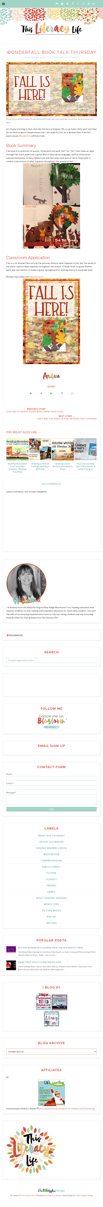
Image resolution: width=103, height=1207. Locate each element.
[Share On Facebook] (41, 393)
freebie (51, 885)
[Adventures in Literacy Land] (51, 1025)
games (51, 891)
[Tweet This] (30, 393)
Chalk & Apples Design (84, 1195)
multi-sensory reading (51, 898)
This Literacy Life (27, 1195)
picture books (51, 910)
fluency (51, 879)
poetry (74, 57)
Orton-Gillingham (51, 841)
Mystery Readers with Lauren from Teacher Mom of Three (50, 947)
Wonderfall (25, 135)
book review (32, 57)
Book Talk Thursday (51, 57)
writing (51, 923)
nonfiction (51, 904)
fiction (51, 873)
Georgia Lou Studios (54, 1195)
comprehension (51, 860)
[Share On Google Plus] (51, 393)
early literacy (51, 866)
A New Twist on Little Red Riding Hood (39, 962)
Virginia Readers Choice (51, 848)
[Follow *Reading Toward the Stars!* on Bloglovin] (51, 723)
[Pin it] (62, 393)
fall (67, 57)
